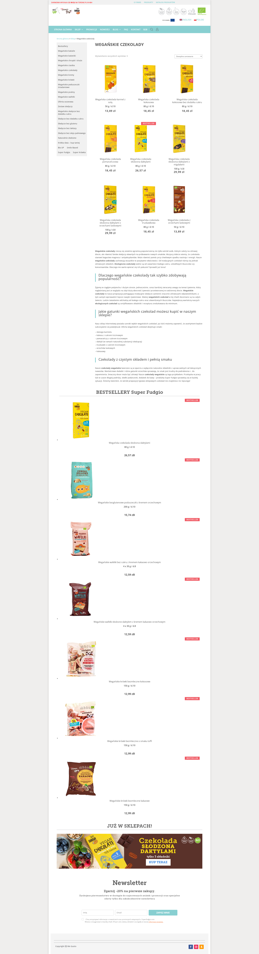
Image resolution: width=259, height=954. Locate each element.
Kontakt (135, 30)
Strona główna (63, 30)
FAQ (126, 30)
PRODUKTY (148, 2)
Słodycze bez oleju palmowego (72, 133)
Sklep (78, 30)
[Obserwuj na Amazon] (201, 947)
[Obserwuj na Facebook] (191, 947)
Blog (115, 30)
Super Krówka (79, 152)
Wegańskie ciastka (66, 65)
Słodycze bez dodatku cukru (71, 118)
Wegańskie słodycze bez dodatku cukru (69, 112)
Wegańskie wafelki (66, 97)
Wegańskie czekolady (67, 70)
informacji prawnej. (156, 922)
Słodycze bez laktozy (67, 128)
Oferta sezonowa (65, 101)
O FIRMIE (137, 2)
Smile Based (72, 147)
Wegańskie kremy (66, 75)
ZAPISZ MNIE (163, 912)
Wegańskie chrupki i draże (70, 60)
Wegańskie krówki (66, 79)
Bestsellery (63, 46)
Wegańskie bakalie (66, 51)
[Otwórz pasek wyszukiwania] (151, 30)
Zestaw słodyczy (65, 106)
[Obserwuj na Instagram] (196, 947)
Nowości (105, 30)
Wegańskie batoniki (67, 55)
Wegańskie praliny (66, 92)
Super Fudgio (64, 152)
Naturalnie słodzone (67, 138)
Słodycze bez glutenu (67, 123)
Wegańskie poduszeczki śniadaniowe (69, 85)
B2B (145, 30)
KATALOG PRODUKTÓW (165, 2)
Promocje (91, 30)
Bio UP (61, 147)
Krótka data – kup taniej (69, 142)
